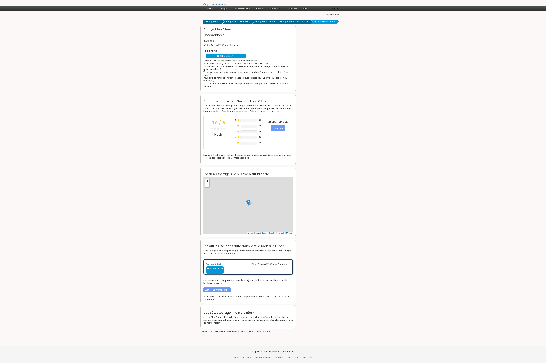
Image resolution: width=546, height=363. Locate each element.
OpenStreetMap (267, 233)
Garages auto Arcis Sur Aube (294, 21)
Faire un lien (307, 357)
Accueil (210, 8)
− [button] (207, 185)
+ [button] (207, 181)
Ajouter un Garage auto (217, 289)
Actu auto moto (332, 14)
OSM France (287, 233)
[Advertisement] (321, 67)
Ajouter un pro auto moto (286, 357)
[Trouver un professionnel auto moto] (215, 4)
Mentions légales (239, 157)
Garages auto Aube (265, 21)
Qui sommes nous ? (243, 357)
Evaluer (278, 128)
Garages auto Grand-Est (238, 21)
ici (214, 299)
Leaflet (250, 233)
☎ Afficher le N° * (226, 56)
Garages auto (213, 21)
